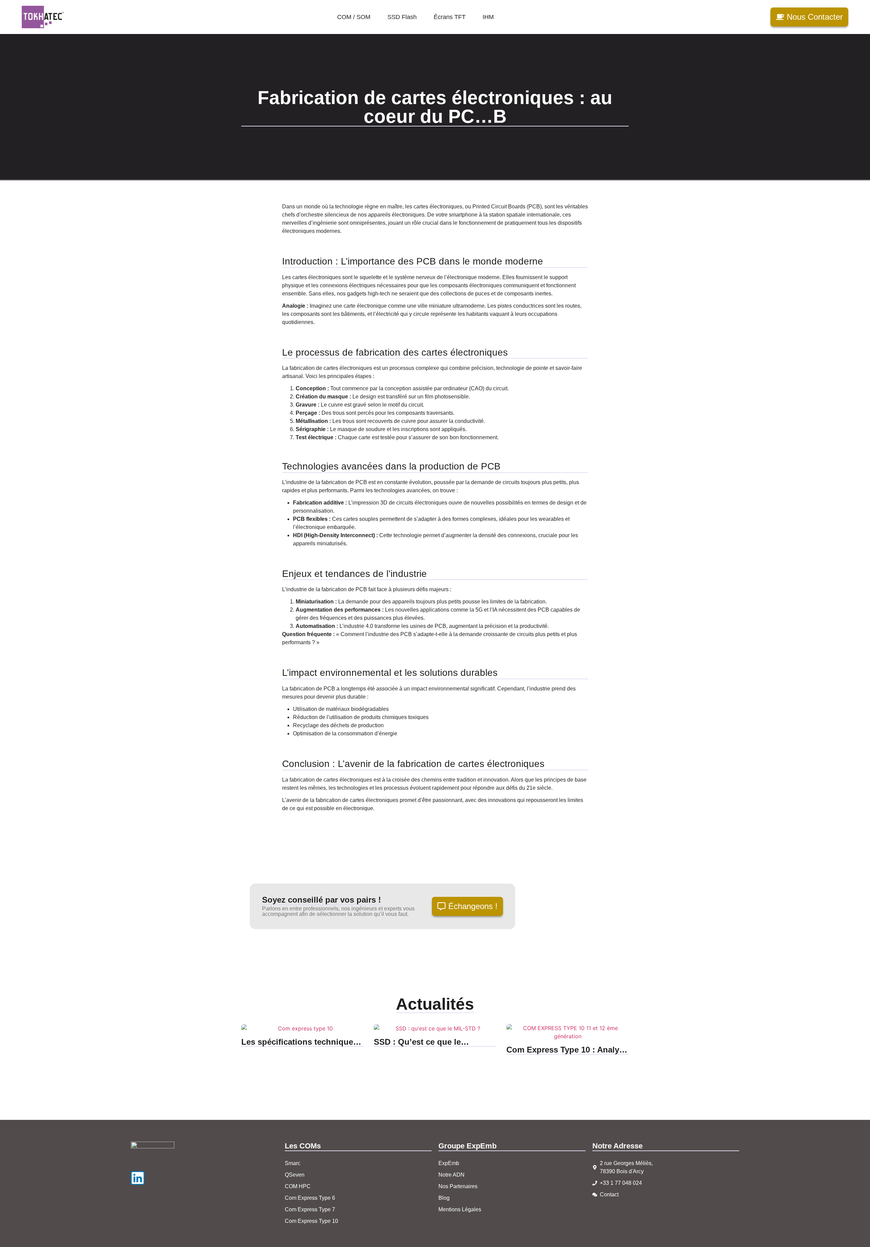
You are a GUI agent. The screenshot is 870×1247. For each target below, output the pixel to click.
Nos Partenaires (457, 1186)
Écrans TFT (450, 17)
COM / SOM (353, 17)
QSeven (294, 1175)
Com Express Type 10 (311, 1221)
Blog (444, 1198)
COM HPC (298, 1186)
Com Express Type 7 (310, 1209)
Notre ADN (451, 1175)
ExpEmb (448, 1163)
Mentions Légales (459, 1209)
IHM (488, 17)
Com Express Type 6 (310, 1198)
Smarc (292, 1163)
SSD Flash (402, 17)
